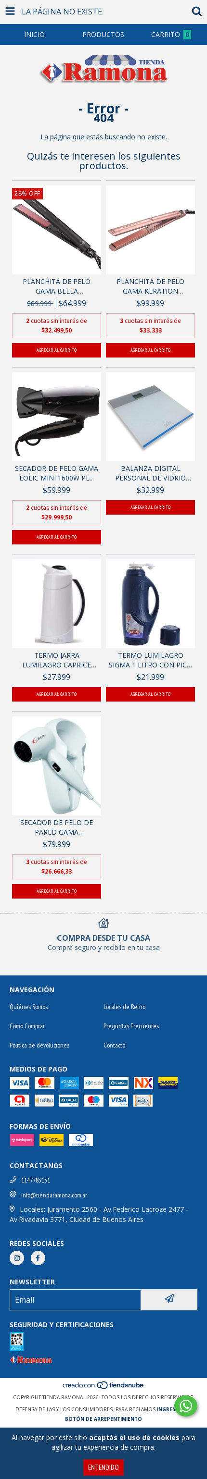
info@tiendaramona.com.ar (54, 1195)
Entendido (103, 1467)
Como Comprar (27, 1026)
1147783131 (35, 1180)
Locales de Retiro (124, 1006)
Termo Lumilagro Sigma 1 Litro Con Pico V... (150, 660)
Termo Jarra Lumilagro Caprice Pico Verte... (56, 660)
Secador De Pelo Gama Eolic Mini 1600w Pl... (56, 473)
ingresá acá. (174, 1409)
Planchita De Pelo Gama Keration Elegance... (150, 286)
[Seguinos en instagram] (17, 1258)
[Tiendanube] (104, 1387)
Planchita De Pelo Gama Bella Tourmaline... (57, 286)
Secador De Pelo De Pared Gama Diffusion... (56, 827)
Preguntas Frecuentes (131, 1026)
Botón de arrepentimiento (103, 1419)
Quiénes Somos (29, 1006)
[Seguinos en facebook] (38, 1258)
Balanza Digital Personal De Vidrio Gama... (150, 473)
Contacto (114, 1045)
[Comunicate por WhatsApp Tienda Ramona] (185, 1406)
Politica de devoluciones (39, 1045)
